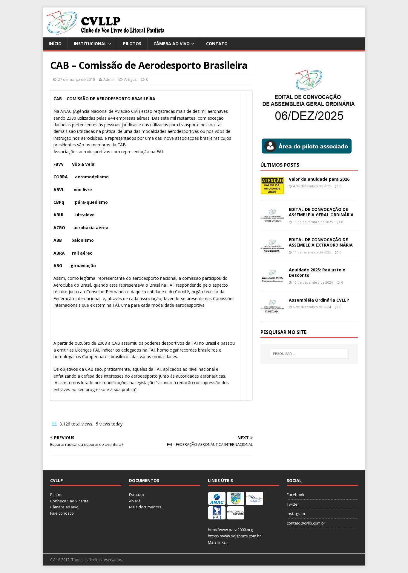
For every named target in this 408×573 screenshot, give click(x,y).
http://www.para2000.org (230, 529)
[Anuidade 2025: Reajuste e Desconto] (272, 282)
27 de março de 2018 (76, 79)
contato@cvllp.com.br (306, 523)
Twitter (293, 504)
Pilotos (132, 43)
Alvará (135, 501)
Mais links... (218, 542)
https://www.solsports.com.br (234, 536)
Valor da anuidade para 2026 (319, 179)
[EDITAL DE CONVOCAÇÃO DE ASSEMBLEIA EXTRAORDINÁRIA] (272, 251)
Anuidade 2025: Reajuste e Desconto (317, 272)
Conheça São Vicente (69, 501)
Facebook (295, 494)
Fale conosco (62, 513)
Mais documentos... (146, 507)
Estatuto (136, 494)
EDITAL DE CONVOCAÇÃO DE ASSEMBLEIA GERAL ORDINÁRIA (321, 212)
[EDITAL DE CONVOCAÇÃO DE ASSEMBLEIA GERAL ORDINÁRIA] (272, 221)
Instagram (296, 513)
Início (55, 43)
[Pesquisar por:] (309, 354)
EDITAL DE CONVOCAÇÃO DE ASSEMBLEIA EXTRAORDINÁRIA (321, 242)
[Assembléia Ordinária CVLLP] (272, 312)
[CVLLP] (105, 34)
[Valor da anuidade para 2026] (272, 191)
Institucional (90, 43)
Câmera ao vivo (172, 43)
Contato (217, 43)
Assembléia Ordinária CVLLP (319, 300)
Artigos (130, 79)
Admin (109, 79)
